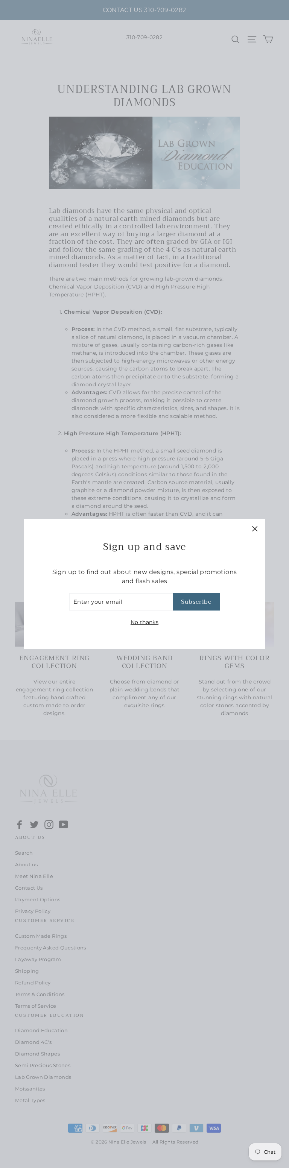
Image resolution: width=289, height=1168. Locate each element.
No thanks (144, 622)
